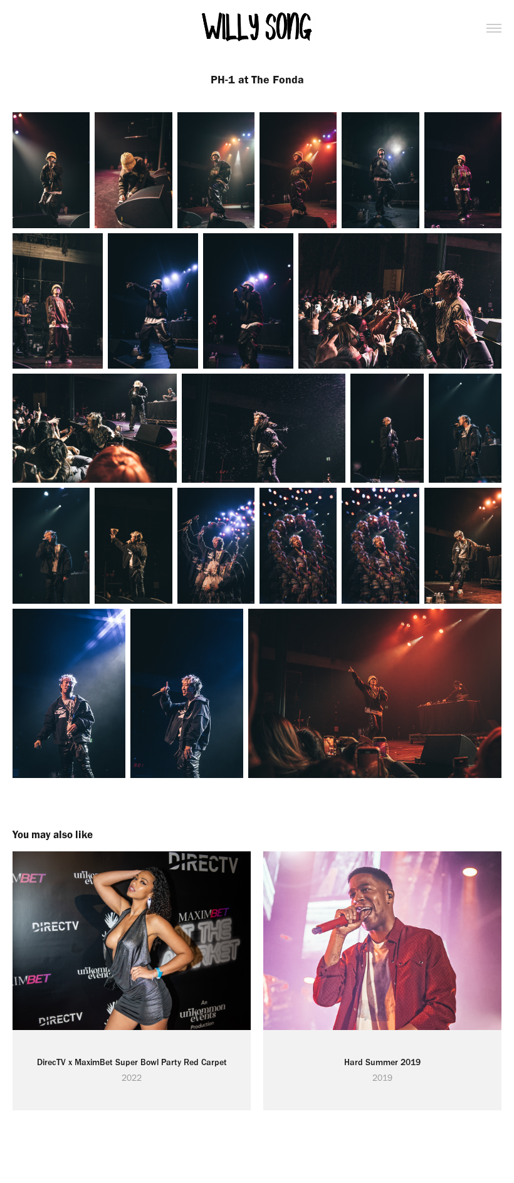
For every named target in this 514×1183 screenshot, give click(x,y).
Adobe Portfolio (280, 1146)
